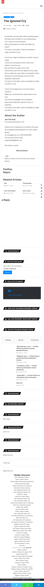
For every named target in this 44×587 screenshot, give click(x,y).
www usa (6, 431)
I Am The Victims (10, 191)
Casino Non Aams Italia (22, 483)
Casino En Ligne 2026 (22, 562)
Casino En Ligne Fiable (22, 496)
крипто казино (22, 550)
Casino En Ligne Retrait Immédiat (22, 556)
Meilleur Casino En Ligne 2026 (22, 552)
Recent (20, 340)
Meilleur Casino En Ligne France (22, 567)
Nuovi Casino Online (22, 479)
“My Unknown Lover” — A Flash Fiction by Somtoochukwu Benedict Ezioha (27, 348)
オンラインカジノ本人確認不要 (22, 547)
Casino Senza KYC (22, 554)
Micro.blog (6, 419)
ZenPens (37, 579)
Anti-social (27, 191)
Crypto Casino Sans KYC (22, 571)
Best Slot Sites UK (22, 518)
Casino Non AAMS (22, 507)
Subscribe (7, 272)
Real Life (19, 383)
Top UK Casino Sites (22, 509)
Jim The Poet (7, 25)
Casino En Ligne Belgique (22, 537)
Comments (35, 340)
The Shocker (27, 183)
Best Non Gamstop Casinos (22, 505)
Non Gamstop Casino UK (22, 498)
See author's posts (11, 145)
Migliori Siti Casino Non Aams (22, 530)
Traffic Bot (6, 463)
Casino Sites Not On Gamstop (22, 486)
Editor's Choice (10, 159)
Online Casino (22, 565)
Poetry (12, 13)
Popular (8, 340)
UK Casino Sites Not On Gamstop (22, 515)
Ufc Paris (22, 545)
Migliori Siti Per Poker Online (22, 573)
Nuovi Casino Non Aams (22, 558)
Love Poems (19, 13)
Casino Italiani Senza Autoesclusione (22, 481)
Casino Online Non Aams (22, 526)
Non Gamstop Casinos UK (22, 490)
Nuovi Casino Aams (22, 560)
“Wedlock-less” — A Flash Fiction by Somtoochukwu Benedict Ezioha (28, 358)
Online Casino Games (22, 511)
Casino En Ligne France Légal (22, 577)
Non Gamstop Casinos (22, 477)
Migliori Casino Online (22, 575)
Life (5, 183)
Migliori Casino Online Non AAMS (22, 569)
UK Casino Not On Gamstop (22, 520)
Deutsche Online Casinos (22, 488)
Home (7, 13)
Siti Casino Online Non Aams (22, 528)
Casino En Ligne (22, 494)
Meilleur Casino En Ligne (22, 524)
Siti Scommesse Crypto (22, 543)
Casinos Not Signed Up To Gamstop (22, 503)
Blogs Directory (8, 455)
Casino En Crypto (22, 533)
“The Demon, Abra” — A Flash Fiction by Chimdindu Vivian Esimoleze (26, 367)
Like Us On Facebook (15, 281)
